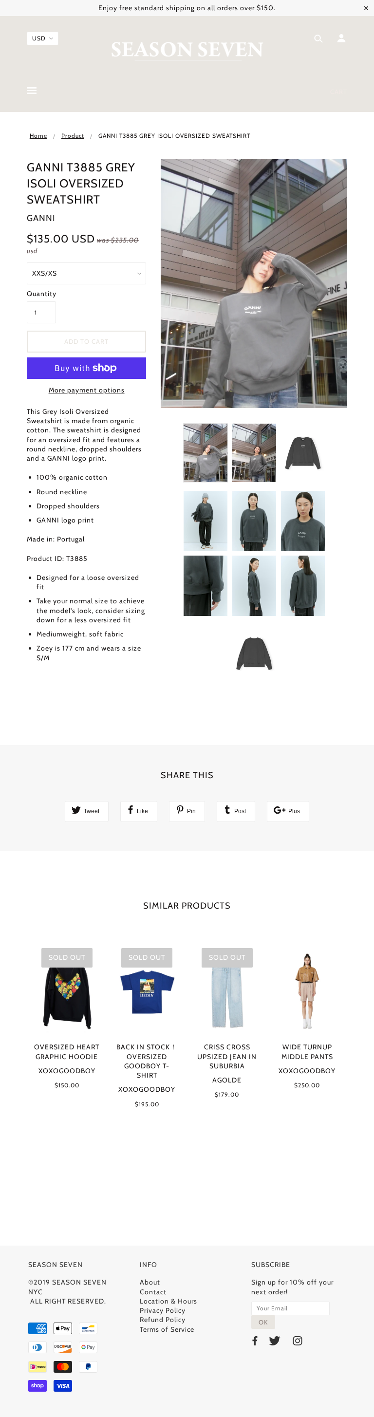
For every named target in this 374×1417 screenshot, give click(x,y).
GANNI (41, 218)
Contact (153, 1291)
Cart (338, 91)
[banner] (187, 50)
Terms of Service (167, 1329)
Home (38, 135)
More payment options (87, 390)
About (150, 1282)
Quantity (41, 293)
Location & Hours (168, 1301)
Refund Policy (163, 1319)
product (72, 135)
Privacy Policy (163, 1310)
